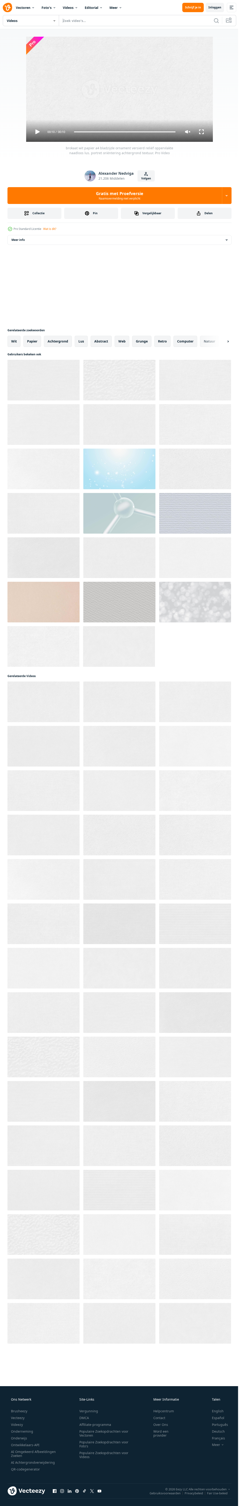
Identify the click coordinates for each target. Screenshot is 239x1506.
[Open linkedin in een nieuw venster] (69, 1491)
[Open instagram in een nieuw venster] (62, 1491)
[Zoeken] (213, 20)
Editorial (91, 7)
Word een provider (157, 1433)
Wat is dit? (49, 229)
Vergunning (87, 1411)
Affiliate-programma (93, 1424)
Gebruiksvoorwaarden (161, 1493)
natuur (209, 341)
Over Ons (157, 1424)
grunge (142, 341)
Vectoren (23, 7)
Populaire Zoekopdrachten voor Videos (102, 1455)
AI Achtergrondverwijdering (32, 1462)
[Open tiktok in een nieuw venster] (84, 1491)
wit (14, 341)
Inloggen (211, 7)
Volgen (144, 178)
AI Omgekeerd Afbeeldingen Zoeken (27, 1453)
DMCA (82, 1418)
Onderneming (22, 1431)
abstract (101, 341)
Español (215, 1418)
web (122, 341)
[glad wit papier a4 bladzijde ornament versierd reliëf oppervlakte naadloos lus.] (43, 1190)
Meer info (18, 240)
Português (217, 1424)
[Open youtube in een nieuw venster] (99, 1491)
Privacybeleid (190, 1493)
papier (32, 341)
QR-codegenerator (25, 1469)
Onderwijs (19, 1438)
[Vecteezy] (7, 7)
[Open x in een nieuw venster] (92, 1491)
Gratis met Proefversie (117, 195)
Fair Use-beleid (214, 1493)
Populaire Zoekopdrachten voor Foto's (102, 1444)
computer (185, 341)
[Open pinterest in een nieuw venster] (77, 1491)
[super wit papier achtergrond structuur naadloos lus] (43, 602)
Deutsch (215, 1431)
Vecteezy (17, 1418)
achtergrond (58, 341)
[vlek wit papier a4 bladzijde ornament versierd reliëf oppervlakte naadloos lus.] (195, 1279)
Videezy (16, 1424)
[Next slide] (220, 341)
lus (81, 341)
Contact (156, 1418)
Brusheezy (19, 1411)
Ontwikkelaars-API (25, 1445)
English (215, 1411)
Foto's (47, 7)
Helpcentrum (160, 1411)
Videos (68, 7)
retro (162, 341)
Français (215, 1438)
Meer (113, 7)
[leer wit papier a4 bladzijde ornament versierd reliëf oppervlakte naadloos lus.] (119, 1279)
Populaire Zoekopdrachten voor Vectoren (102, 1433)
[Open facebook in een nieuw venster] (54, 1491)
